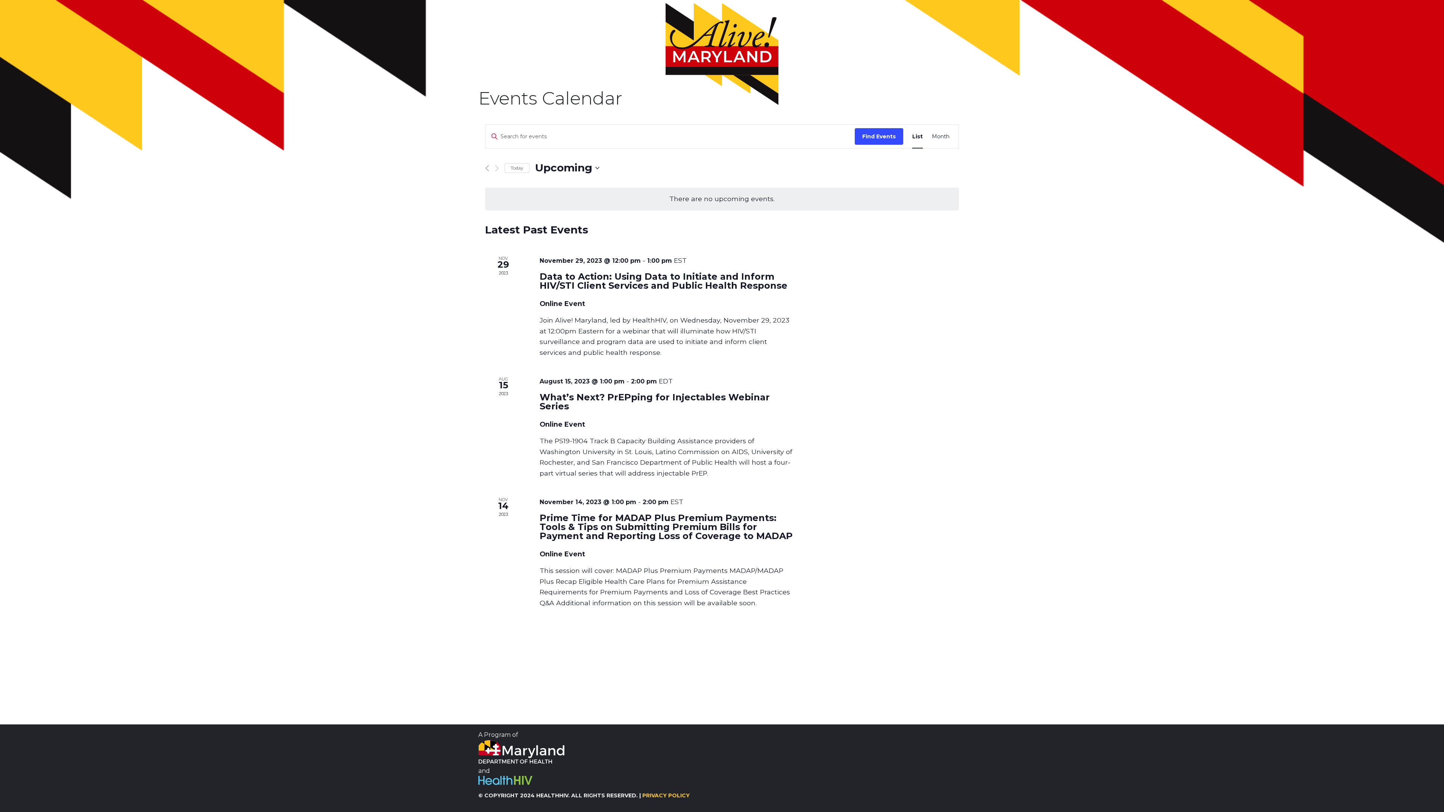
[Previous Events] (487, 168)
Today (517, 168)
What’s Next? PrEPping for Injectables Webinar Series (655, 402)
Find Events (879, 136)
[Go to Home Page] (722, 54)
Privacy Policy (666, 795)
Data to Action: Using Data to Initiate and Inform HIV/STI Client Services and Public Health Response (663, 281)
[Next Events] (497, 168)
